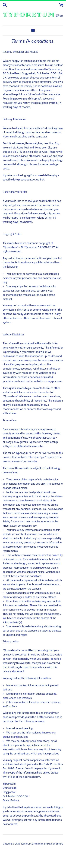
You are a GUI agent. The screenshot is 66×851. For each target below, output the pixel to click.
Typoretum (26, 844)
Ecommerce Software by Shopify (47, 844)
